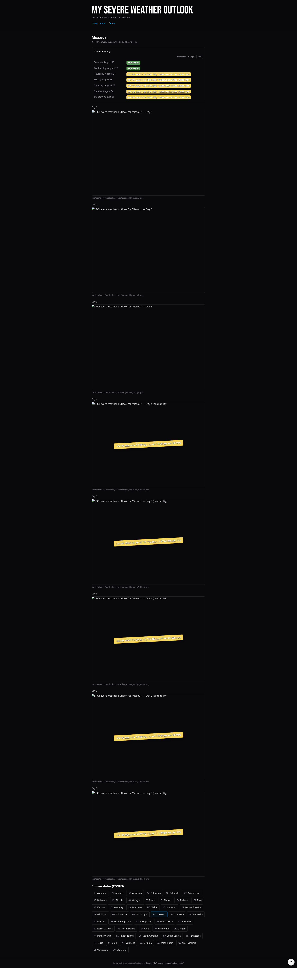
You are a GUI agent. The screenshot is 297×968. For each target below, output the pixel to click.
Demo (112, 23)
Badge (191, 56)
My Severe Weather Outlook (142, 10)
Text (199, 56)
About (103, 23)
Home (95, 23)
